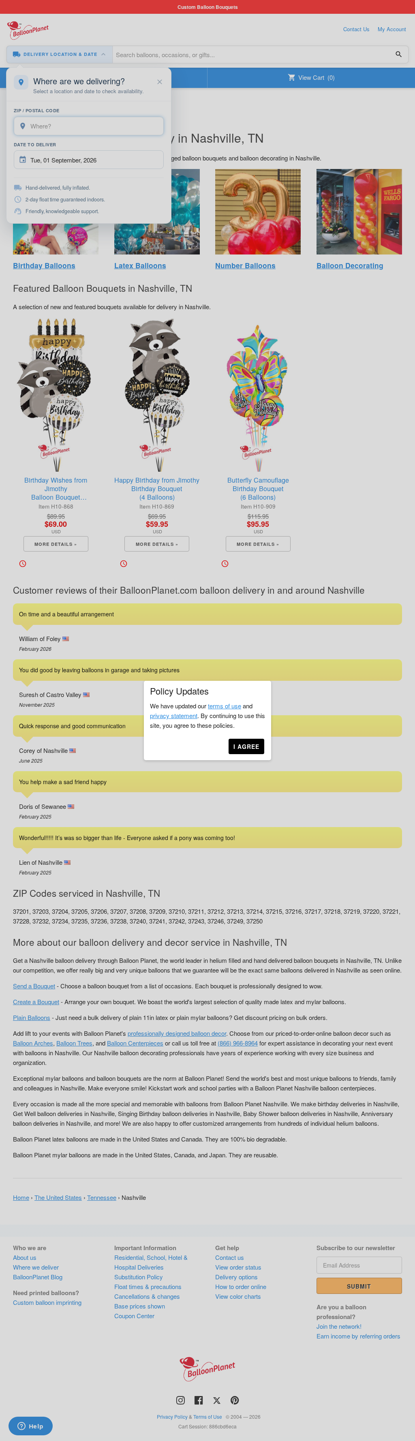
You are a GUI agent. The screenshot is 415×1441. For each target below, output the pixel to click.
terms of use (224, 705)
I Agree (246, 746)
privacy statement (173, 715)
